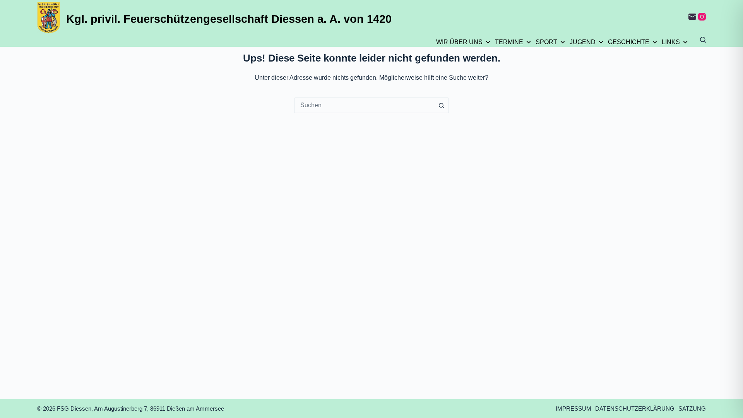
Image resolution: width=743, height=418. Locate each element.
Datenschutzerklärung (635, 408)
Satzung (692, 408)
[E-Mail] (692, 17)
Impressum (573, 408)
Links (671, 42)
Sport (546, 42)
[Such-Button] (441, 105)
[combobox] (364, 105)
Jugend (583, 42)
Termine (509, 42)
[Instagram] (702, 17)
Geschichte (628, 42)
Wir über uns (459, 42)
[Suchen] (703, 40)
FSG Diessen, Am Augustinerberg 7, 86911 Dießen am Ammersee (140, 408)
